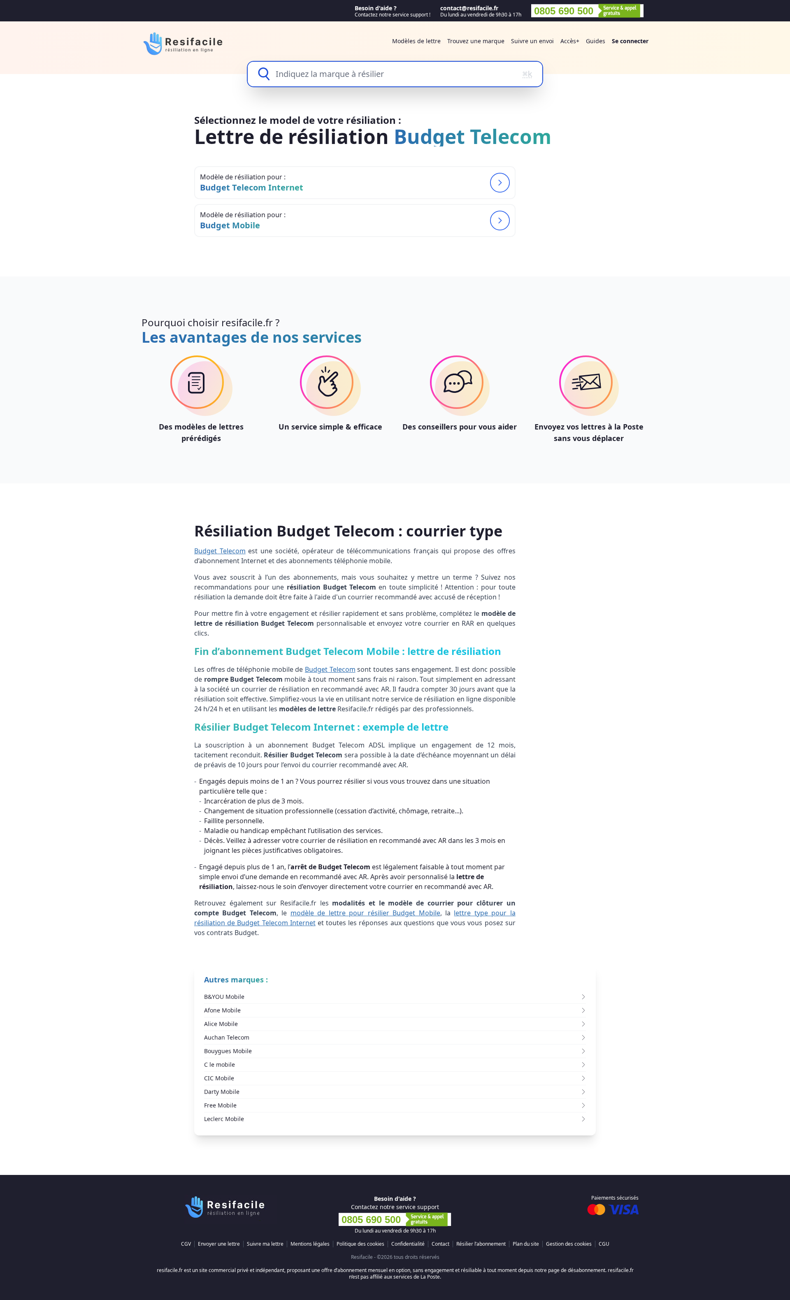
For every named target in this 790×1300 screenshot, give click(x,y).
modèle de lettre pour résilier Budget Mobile (365, 912)
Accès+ (569, 41)
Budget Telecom (220, 550)
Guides (595, 41)
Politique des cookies (360, 1244)
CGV (186, 1244)
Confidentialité (408, 1244)
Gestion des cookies (569, 1244)
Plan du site (526, 1244)
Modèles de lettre (416, 41)
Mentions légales (310, 1244)
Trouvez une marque (475, 41)
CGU (604, 1244)
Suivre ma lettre (265, 1244)
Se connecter (630, 41)
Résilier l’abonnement (481, 1244)
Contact (440, 1244)
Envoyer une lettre (219, 1244)
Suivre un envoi (532, 41)
